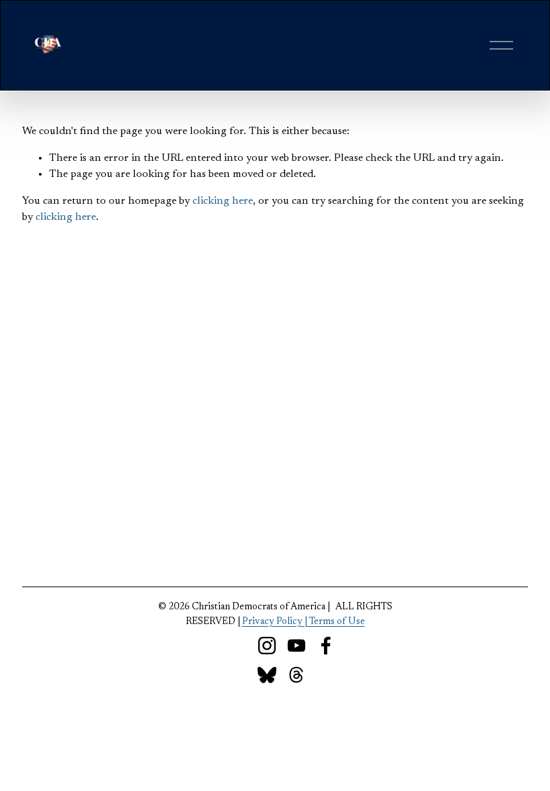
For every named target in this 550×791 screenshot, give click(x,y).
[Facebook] (326, 645)
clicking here (222, 201)
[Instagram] (267, 645)
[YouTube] (296, 645)
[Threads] (296, 675)
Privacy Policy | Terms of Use (303, 622)
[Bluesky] (267, 675)
